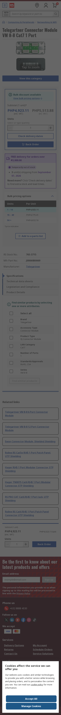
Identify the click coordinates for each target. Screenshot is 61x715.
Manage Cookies (31, 706)
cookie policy (37, 684)
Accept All (31, 698)
